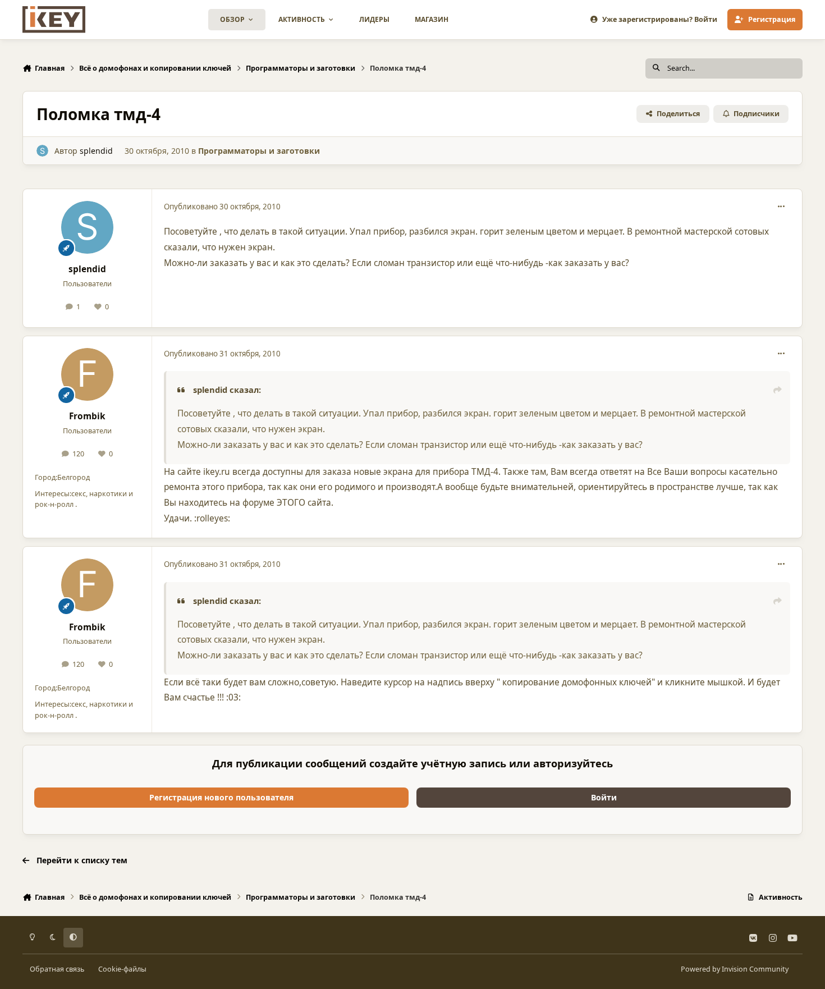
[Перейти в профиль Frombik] (87, 374)
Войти (604, 797)
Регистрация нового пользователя (221, 797)
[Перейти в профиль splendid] (42, 151)
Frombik (87, 416)
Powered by (735, 969)
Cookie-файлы (122, 969)
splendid (96, 150)
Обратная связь (57, 969)
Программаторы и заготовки (259, 150)
